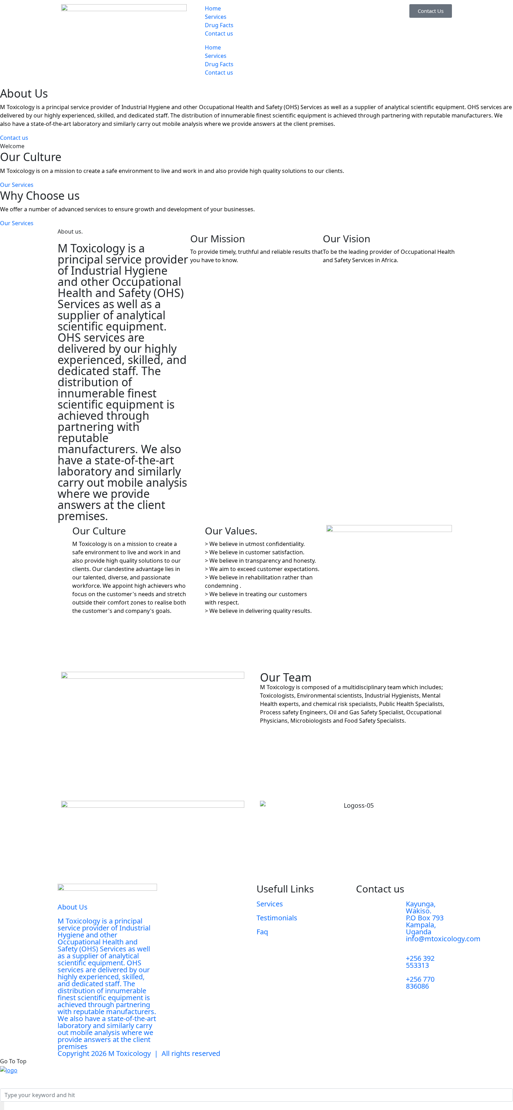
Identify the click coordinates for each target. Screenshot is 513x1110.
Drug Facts (219, 25)
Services (215, 17)
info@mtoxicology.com (443, 938)
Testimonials (276, 917)
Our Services (17, 185)
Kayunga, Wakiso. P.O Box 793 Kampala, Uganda (425, 917)
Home (213, 8)
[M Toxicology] (8, 1069)
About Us (73, 907)
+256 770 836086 (420, 982)
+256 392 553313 (420, 961)
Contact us (219, 33)
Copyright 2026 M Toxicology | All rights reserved (139, 1053)
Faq (262, 931)
